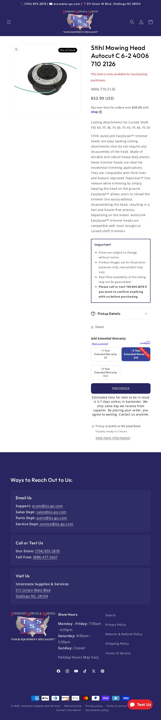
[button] (8, 22)
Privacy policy (94, 705)
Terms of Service (118, 653)
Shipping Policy (117, 644)
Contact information (68, 710)
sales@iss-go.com (51, 512)
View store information (113, 438)
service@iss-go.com (56, 524)
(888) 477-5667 (45, 557)
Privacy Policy (115, 625)
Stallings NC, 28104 (32, 596)
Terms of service (117, 705)
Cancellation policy (97, 710)
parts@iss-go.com (52, 518)
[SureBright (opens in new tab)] (144, 342)
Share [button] (99, 327)
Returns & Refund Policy (123, 634)
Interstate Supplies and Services (40, 705)
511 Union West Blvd (33, 590)
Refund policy (72, 705)
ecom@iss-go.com (47, 506)
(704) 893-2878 (47, 551)
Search (110, 615)
